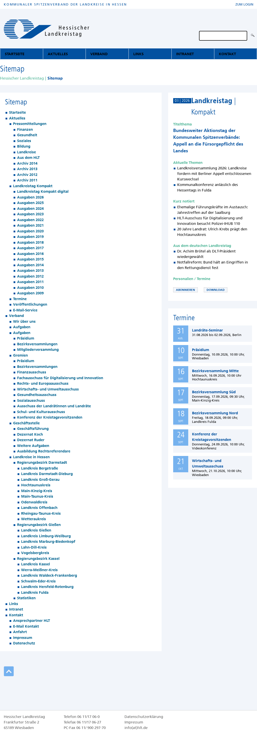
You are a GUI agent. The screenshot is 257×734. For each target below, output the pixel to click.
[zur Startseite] (46, 30)
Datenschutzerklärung (143, 716)
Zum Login (244, 4)
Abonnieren (185, 290)
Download (216, 290)
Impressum (133, 722)
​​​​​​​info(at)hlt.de (136, 727)
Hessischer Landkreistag (22, 78)
